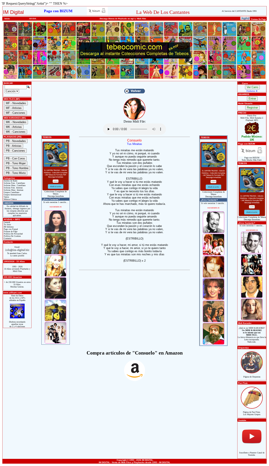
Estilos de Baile (10, 181)
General (6, 222)
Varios (6, 197)
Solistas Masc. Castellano (14, 185)
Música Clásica (10, 199)
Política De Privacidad (13, 234)
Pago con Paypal (10, 229)
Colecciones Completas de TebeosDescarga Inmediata (55, 193)
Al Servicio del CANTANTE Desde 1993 (239, 11)
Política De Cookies (12, 236)
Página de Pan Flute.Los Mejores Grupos (252, 413)
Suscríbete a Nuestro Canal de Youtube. (251, 453)
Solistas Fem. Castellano (14, 183)
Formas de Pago (10, 231)
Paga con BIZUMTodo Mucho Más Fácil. (252, 158)
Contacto (7, 238)
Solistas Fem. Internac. (13, 188)
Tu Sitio (7, 224)
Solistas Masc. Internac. (13, 190)
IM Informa (8, 227)
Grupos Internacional (12, 194)
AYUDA (32, 18)
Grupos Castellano (11, 192)
